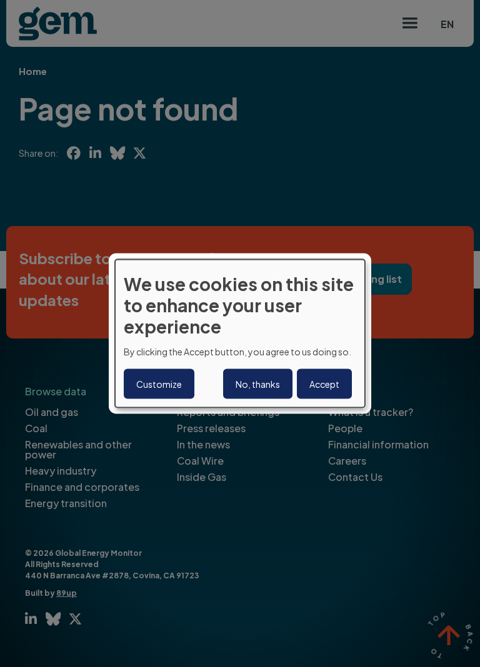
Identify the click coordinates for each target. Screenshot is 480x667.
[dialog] (240, 334)
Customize (159, 383)
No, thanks (258, 383)
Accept (324, 383)
